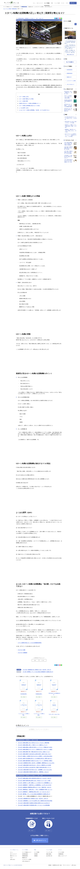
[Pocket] (59, 18)
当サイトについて (40, 3)
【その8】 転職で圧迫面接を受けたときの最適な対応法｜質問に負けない (35, 758)
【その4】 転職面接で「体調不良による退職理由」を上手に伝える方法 (34, 785)
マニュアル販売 (57, 3)
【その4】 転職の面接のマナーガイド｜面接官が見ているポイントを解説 (35, 749)
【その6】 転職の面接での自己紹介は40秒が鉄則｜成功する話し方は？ (34, 754)
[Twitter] (58, 18)
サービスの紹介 (61, 852)
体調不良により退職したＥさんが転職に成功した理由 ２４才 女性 (70, 126)
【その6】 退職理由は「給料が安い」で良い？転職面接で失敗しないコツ (35, 789)
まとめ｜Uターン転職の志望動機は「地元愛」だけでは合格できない (34, 110)
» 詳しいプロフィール (70, 54)
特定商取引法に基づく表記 (57, 865)
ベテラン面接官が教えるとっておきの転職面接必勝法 (30, 642)
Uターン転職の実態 (23, 101)
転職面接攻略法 (24, 6)
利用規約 (49, 865)
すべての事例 (36, 852)
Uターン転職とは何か (24, 96)
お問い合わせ (12, 859)
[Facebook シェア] (56, 18)
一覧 (61, 740)
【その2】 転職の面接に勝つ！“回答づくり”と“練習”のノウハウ (32, 745)
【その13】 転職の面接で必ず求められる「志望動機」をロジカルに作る (35, 769)
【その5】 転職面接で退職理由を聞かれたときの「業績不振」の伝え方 (34, 787)
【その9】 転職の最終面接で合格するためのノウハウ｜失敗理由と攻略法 (35, 760)
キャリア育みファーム (14, 849)
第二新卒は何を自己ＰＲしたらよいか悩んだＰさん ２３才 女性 (71, 118)
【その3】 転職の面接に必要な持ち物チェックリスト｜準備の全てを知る (35, 747)
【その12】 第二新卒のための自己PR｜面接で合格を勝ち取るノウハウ (34, 767)
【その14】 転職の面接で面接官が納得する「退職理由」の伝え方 (33, 771)
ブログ (67, 3)
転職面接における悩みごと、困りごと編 (33, 18)
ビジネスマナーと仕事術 (38, 6)
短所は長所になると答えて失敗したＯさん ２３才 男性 (70, 122)
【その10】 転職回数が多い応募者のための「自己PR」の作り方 (36, 669)
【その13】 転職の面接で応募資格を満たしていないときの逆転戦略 (34, 805)
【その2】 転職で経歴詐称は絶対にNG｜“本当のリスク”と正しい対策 (34, 780)
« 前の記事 (19, 671)
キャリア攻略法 (47, 3)
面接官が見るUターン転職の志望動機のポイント (30, 103)
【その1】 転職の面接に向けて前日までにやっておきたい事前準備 (33, 742)
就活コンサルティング (62, 855)
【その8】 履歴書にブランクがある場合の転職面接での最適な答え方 (37, 671)
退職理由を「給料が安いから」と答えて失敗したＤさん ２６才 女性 (70, 130)
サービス (62, 3)
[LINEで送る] (61, 18)
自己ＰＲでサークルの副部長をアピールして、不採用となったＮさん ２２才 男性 (70, 135)
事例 (52, 3)
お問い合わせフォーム (41, 840)
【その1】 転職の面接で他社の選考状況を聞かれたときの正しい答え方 (34, 778)
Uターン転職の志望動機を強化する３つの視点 (29, 105)
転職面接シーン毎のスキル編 (32, 739)
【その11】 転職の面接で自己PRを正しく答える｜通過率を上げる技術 (34, 765)
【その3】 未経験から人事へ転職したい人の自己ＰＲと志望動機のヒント (35, 782)
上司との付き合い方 (48, 6)
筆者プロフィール (13, 855)
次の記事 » (19, 669)
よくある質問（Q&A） (24, 107)
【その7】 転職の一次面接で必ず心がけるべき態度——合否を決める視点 (35, 756)
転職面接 (36, 855)
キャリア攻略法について (7, 6)
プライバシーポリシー (66, 865)
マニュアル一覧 (49, 852)
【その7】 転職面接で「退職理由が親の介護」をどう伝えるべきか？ (34, 791)
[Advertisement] (8, 38)
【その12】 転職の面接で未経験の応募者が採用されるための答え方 (34, 803)
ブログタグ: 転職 (21, 649)
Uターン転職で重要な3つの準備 (26, 98)
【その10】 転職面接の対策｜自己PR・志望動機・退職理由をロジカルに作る (36, 763)
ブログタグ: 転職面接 (22, 652)
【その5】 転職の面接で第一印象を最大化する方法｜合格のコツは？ (34, 751)
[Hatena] (55, 18)
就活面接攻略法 (16, 6)
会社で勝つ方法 (49, 855)
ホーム (34, 3)
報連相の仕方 (30, 6)
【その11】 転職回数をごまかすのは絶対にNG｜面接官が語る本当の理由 (35, 800)
